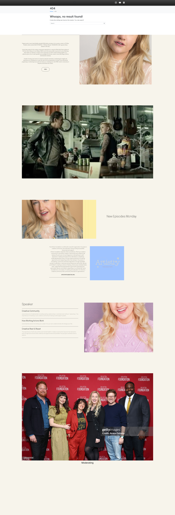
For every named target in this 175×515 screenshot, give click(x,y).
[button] (74, 2)
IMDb (45, 69)
